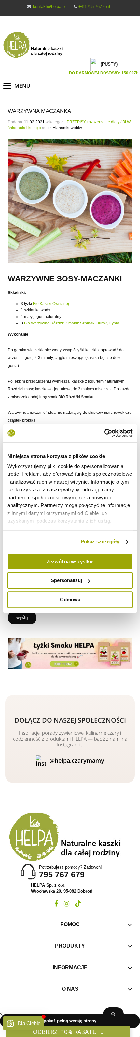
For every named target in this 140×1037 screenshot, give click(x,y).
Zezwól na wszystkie (70, 561)
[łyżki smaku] (70, 653)
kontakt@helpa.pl (49, 6)
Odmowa (70, 599)
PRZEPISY (76, 122)
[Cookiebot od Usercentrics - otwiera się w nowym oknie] (104, 433)
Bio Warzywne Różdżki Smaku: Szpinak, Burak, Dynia (71, 323)
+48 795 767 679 (94, 6)
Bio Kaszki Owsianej (51, 303)
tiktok (78, 903)
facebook (56, 903)
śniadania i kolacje (24, 128)
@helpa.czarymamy (76, 760)
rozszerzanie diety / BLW (108, 122)
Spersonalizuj (66, 580)
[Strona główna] (36, 45)
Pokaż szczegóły (100, 541)
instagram (66, 903)
